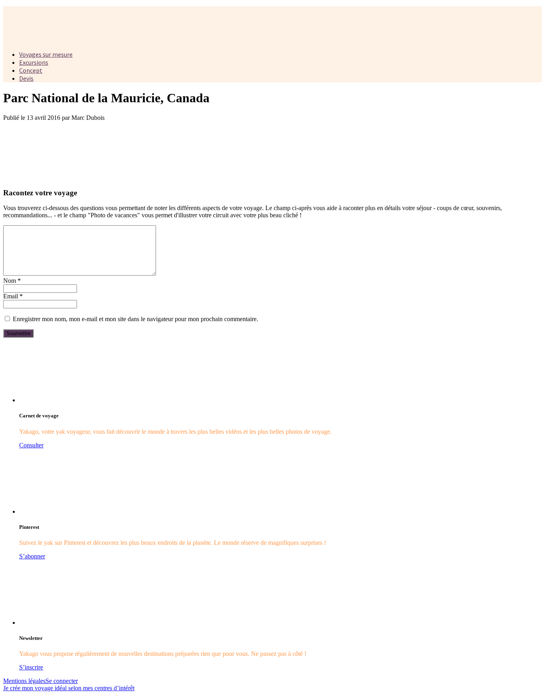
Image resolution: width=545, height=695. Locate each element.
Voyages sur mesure (46, 54)
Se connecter (61, 680)
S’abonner (32, 556)
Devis (26, 78)
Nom (12, 280)
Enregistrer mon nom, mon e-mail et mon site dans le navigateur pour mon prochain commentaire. (135, 319)
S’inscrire (31, 667)
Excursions (33, 62)
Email (13, 296)
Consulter (31, 445)
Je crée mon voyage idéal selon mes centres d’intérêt (68, 688)
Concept (30, 70)
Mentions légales (24, 680)
